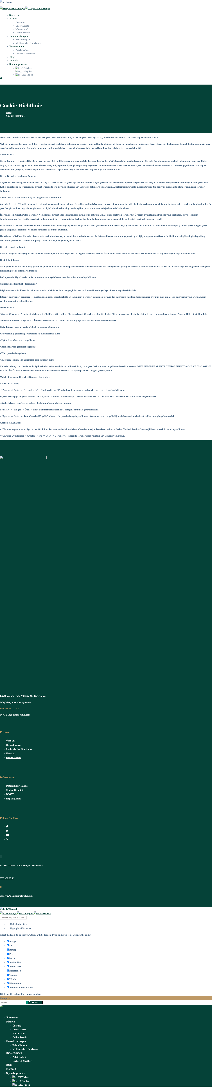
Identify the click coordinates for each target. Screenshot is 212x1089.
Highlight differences (20, 928)
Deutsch (13, 909)
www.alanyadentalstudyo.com (15, 715)
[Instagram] (7, 839)
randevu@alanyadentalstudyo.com (16, 896)
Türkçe (13, 913)
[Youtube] (7, 835)
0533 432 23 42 (7, 878)
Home (9, 112)
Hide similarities (18, 924)
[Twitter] (7, 831)
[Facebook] (7, 826)
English (30, 913)
